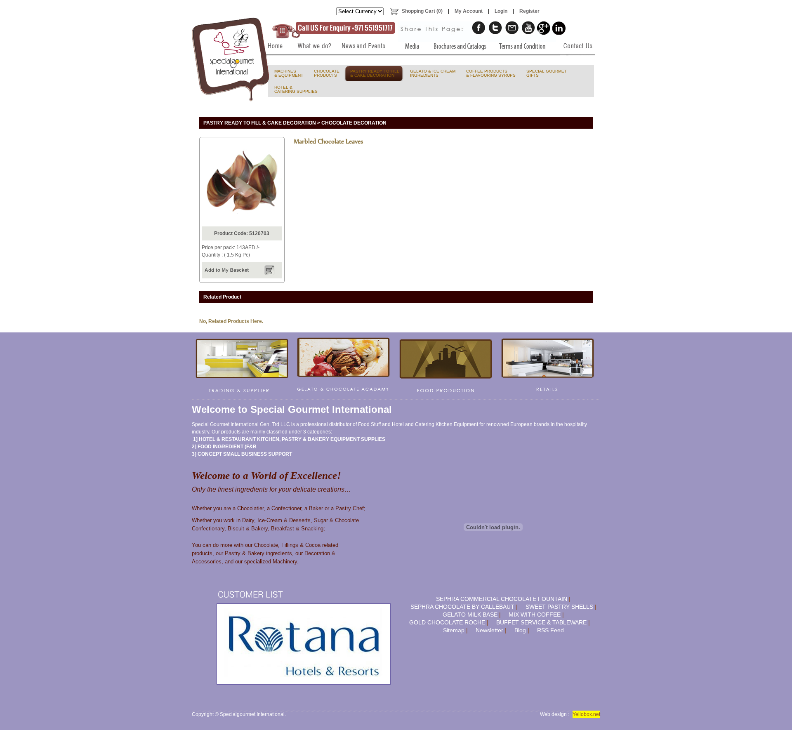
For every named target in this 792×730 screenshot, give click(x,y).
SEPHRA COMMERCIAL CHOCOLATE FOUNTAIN (501, 599)
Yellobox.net (586, 714)
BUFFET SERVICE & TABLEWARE (541, 622)
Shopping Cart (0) (422, 11)
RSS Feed (550, 630)
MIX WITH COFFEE (535, 614)
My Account (469, 11)
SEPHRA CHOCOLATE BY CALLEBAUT (462, 606)
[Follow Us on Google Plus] (543, 28)
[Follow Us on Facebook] (479, 28)
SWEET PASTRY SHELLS (559, 606)
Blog (520, 630)
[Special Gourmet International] (231, 59)
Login (501, 11)
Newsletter (489, 630)
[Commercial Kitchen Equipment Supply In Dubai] (242, 366)
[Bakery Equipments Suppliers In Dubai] (273, 62)
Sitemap (453, 630)
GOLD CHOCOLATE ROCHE (447, 622)
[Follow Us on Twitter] (495, 28)
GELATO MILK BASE (470, 614)
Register (529, 11)
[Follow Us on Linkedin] (559, 28)
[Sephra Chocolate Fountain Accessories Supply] (445, 366)
